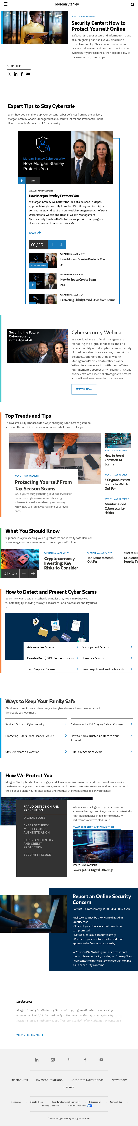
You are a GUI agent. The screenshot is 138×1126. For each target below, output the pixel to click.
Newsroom (119, 1080)
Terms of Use (116, 1102)
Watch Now (84, 389)
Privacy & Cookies (50, 1106)
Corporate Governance (87, 1080)
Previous (52, 244)
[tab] (45, 808)
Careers (69, 1087)
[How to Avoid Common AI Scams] (118, 440)
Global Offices (36, 1102)
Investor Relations (49, 1080)
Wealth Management (84, 16)
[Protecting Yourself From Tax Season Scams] (55, 458)
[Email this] (28, 74)
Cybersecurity (95, 1102)
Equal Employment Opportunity (66, 1102)
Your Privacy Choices (77, 1106)
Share (32, 233)
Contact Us (16, 1102)
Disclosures (19, 1080)
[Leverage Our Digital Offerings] (103, 847)
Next (61, 244)
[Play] (22, 180)
